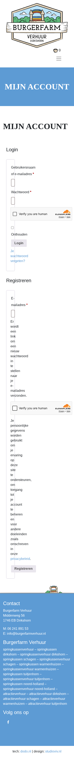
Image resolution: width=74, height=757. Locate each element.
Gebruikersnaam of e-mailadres (23, 171)
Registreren (23, 568)
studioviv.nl (53, 751)
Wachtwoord (21, 192)
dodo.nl (25, 751)
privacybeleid (20, 559)
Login (18, 243)
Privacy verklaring (16, 733)
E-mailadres (19, 302)
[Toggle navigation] (59, 58)
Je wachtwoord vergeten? (19, 256)
